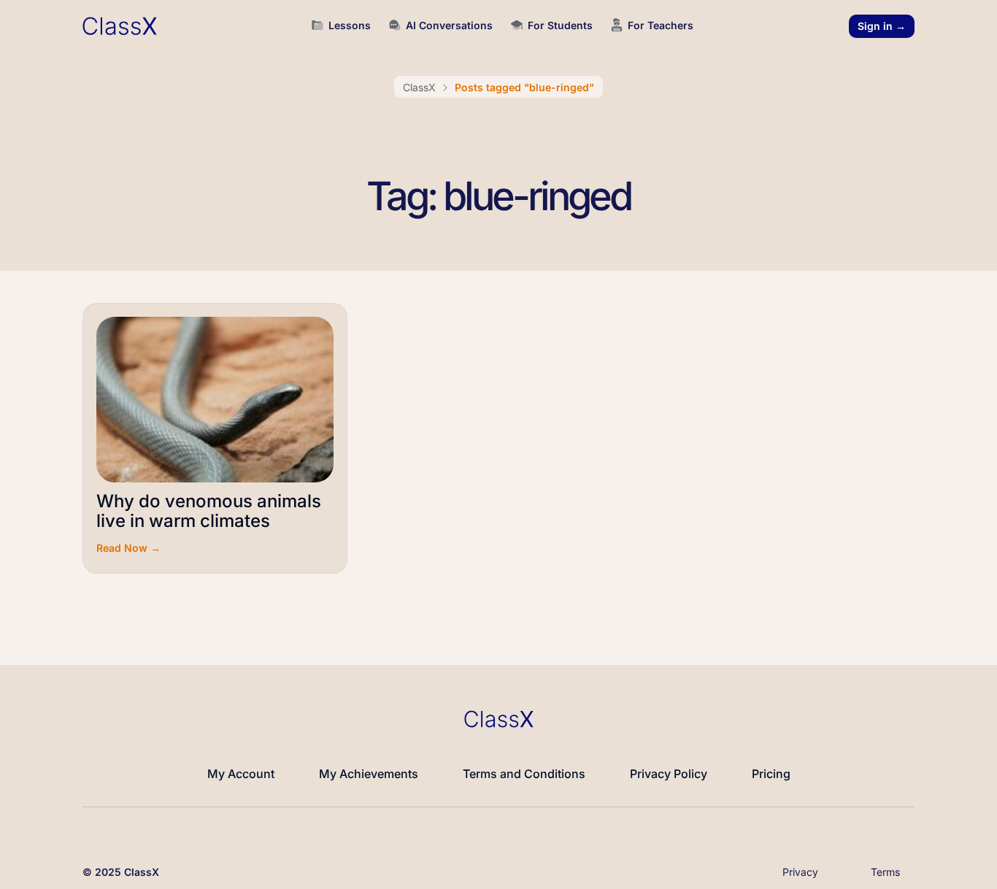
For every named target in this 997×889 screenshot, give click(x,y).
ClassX (419, 87)
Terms (885, 872)
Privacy (800, 872)
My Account (240, 773)
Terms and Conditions (524, 773)
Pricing (771, 773)
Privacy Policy (668, 773)
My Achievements (368, 773)
